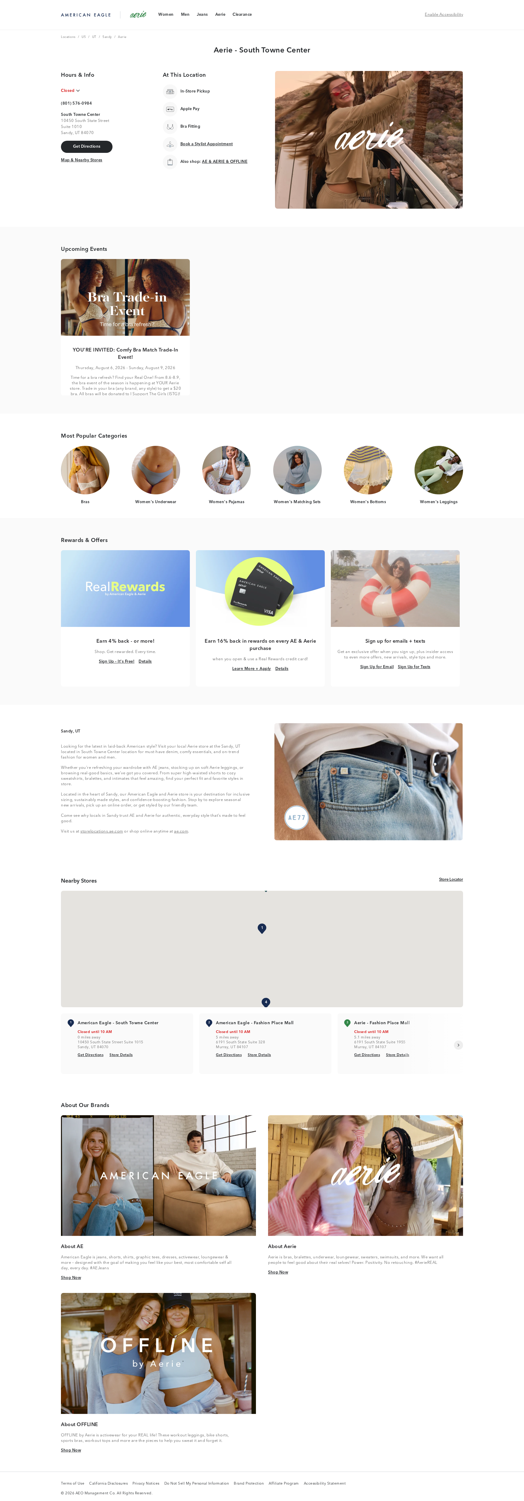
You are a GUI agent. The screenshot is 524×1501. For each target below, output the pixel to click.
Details (145, 661)
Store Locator (451, 879)
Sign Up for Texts (414, 667)
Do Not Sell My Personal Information (196, 1484)
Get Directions (90, 1055)
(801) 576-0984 (76, 104)
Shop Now (71, 1278)
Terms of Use (72, 1484)
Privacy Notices (146, 1484)
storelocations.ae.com (101, 831)
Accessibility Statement (325, 1484)
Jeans (202, 16)
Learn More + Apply (251, 669)
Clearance (242, 16)
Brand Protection (249, 1484)
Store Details (121, 1055)
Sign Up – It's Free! (116, 661)
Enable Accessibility (444, 15)
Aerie (220, 16)
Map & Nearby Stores (81, 160)
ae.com (181, 831)
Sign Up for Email (377, 667)
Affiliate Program (284, 1484)
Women (166, 16)
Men (185, 16)
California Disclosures (108, 1484)
